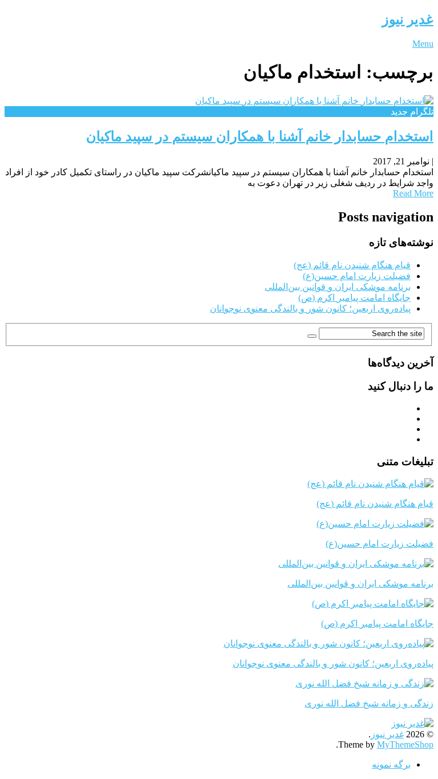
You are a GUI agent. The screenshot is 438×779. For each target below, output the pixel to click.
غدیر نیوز (407, 19)
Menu (422, 44)
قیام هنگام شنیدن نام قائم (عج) (352, 265)
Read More (413, 193)
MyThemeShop (405, 744)
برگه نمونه (391, 764)
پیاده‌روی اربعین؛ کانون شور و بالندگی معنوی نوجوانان (310, 308)
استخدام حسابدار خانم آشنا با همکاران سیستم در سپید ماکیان (259, 136)
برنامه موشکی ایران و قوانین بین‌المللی (338, 287)
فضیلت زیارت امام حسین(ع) (357, 276)
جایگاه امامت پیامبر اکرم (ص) (354, 297)
